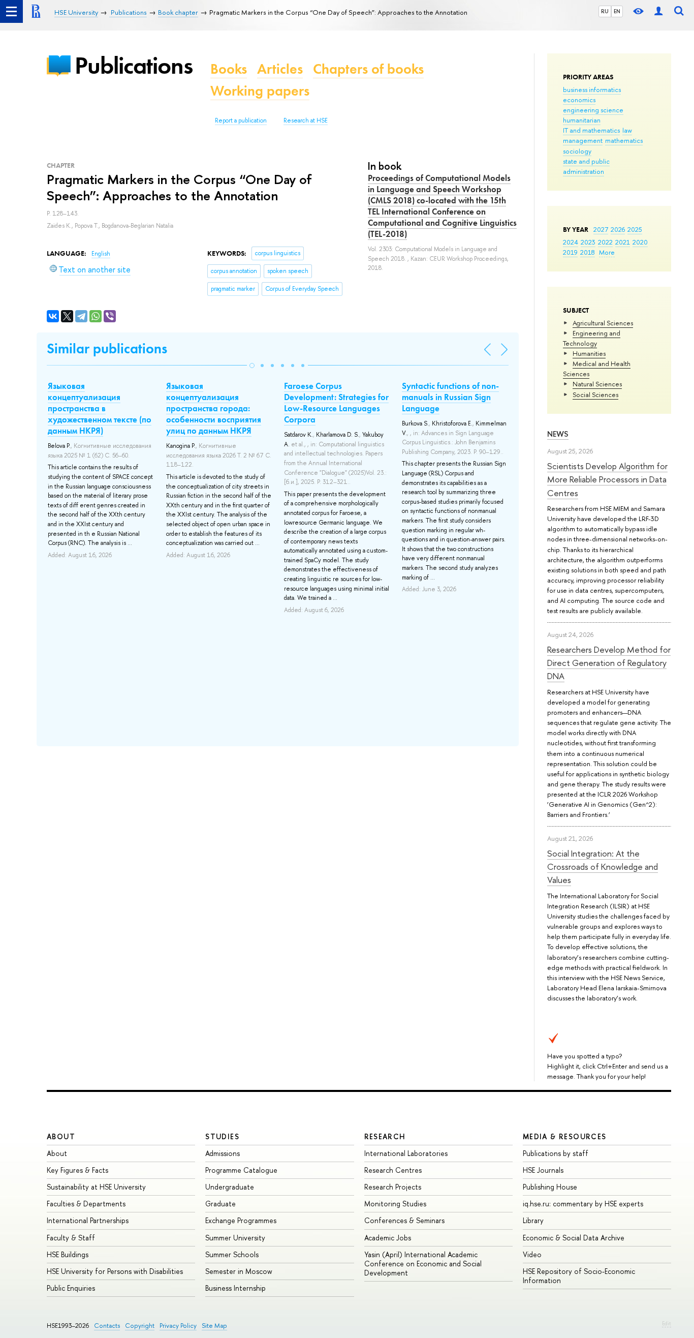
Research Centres (393, 1170)
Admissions (222, 1153)
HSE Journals (543, 1170)
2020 (640, 242)
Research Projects (392, 1187)
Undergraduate (229, 1187)
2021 (622, 242)
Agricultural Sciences (603, 322)
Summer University (235, 1237)
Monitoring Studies (395, 1203)
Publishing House (550, 1187)
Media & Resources (565, 1136)
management (583, 140)
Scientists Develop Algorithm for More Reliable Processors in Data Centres (607, 479)
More (607, 252)
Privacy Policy (178, 1325)
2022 (605, 242)
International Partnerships (88, 1220)
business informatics (592, 89)
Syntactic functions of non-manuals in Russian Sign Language (450, 397)
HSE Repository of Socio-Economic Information (579, 1275)
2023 (588, 242)
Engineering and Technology (591, 338)
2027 (600, 229)
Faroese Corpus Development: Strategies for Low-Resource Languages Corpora (336, 402)
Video (532, 1254)
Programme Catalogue (241, 1170)
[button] (252, 365)
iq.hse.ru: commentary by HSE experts (583, 1203)
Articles (280, 69)
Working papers (259, 91)
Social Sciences (595, 394)
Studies (222, 1136)
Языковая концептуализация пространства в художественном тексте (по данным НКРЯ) (99, 408)
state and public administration (586, 166)
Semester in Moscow (238, 1271)
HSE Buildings (67, 1254)
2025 (634, 229)
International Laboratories (406, 1153)
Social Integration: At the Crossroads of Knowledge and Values (602, 866)
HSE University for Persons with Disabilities (115, 1271)
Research (385, 1136)
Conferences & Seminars (404, 1220)
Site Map (214, 1325)
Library (533, 1220)
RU (605, 11)
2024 (570, 242)
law (627, 130)
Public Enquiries (71, 1288)
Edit (666, 1323)
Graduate (220, 1203)
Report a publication (241, 120)
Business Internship (235, 1288)
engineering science (593, 109)
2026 (618, 229)
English (100, 254)
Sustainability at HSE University (96, 1187)
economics (579, 99)
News (558, 434)
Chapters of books (368, 69)
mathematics (624, 140)
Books (228, 69)
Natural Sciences (597, 383)
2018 (587, 252)
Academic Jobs (387, 1237)
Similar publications (107, 348)
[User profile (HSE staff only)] (658, 11)
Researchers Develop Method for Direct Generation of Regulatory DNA (609, 663)
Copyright (139, 1325)
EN (617, 11)
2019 (570, 252)
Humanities (589, 353)
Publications (134, 65)
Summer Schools (232, 1254)
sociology (577, 151)
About (61, 1136)
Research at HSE (305, 120)
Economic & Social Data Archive (573, 1237)
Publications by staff (555, 1153)
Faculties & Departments (86, 1203)
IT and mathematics (591, 130)
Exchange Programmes (240, 1220)
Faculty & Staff (71, 1237)
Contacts (107, 1325)
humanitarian (582, 120)
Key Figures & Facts (77, 1170)
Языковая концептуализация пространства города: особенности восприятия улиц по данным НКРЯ (213, 408)
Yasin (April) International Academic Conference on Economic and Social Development (423, 1264)
